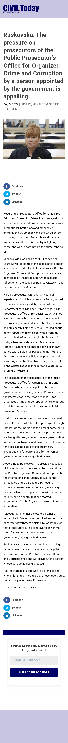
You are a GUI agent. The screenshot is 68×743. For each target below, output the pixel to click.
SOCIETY (54, 104)
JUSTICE (25, 104)
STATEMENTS (11, 109)
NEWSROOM (40, 104)
